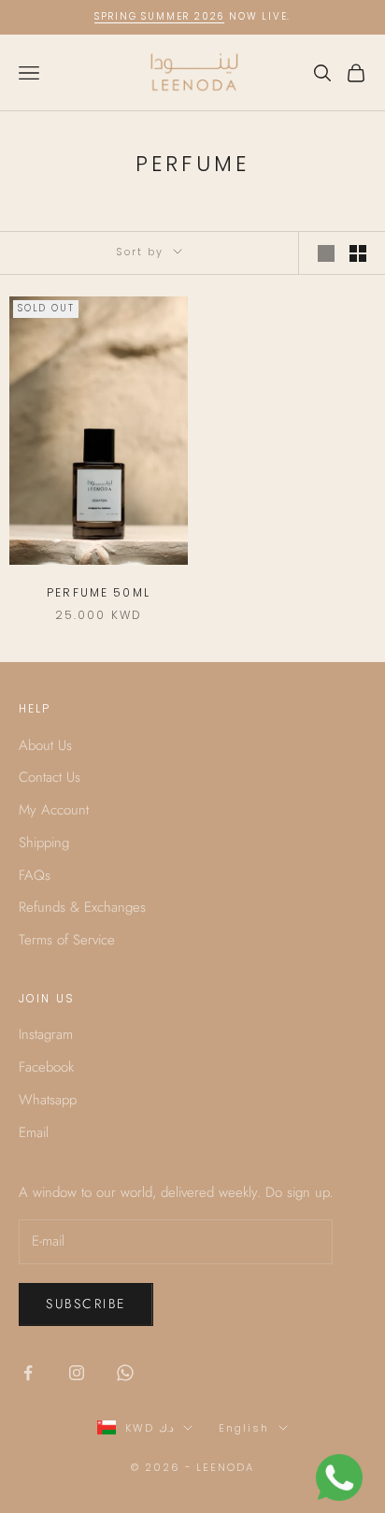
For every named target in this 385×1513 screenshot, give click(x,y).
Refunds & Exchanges (82, 907)
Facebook (46, 1067)
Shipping (44, 842)
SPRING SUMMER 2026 (159, 16)
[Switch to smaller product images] (357, 253)
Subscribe (86, 1303)
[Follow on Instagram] (76, 1372)
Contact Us (49, 777)
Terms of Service (67, 939)
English (244, 1427)
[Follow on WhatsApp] (125, 1372)
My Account (54, 810)
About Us (45, 745)
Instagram (46, 1034)
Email (34, 1132)
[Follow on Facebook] (28, 1372)
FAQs (34, 875)
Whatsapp (48, 1099)
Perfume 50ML (98, 592)
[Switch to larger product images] (326, 253)
